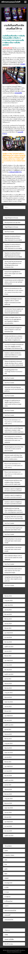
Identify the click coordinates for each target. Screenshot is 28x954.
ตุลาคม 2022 (8, 678)
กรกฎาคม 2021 (9, 743)
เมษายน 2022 (8, 706)
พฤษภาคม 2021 (9, 752)
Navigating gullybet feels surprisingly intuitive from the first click (13, 371)
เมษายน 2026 (8, 609)
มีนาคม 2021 (8, 761)
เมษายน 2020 (8, 812)
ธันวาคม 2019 (8, 831)
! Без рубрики (8, 846)
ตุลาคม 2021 (8, 729)
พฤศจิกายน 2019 (9, 835)
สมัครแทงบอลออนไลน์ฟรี (10, 2)
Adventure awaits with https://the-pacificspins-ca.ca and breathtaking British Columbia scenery (14, 457)
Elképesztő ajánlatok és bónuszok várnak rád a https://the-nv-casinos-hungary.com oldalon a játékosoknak (14, 363)
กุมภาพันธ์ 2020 (9, 821)
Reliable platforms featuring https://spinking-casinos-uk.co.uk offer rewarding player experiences (14, 510)
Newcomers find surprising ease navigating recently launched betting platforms (14, 389)
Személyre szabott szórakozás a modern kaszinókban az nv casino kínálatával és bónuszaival (13, 354)
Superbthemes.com (16, 951)
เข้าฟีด (6, 934)
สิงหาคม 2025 (8, 619)
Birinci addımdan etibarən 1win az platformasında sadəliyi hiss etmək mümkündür (13, 557)
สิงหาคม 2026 (8, 596)
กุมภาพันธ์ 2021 (9, 766)
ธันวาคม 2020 (8, 775)
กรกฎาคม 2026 (9, 600)
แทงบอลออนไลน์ (9, 919)
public (6, 869)
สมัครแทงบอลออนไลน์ (10, 910)
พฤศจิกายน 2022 (9, 674)
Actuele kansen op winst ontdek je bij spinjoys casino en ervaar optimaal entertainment (14, 282)
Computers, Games (9, 855)
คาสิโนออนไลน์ (8, 901)
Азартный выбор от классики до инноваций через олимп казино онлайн (13, 540)
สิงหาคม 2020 (8, 794)
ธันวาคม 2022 (8, 669)
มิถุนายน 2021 (8, 748)
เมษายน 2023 (8, 651)
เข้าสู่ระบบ (7, 930)
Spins (6, 873)
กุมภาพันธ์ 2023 (9, 660)
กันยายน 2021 (8, 734)
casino (6, 850)
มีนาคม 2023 (8, 655)
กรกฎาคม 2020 (9, 798)
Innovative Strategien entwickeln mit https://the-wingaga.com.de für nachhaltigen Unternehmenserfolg (14, 346)
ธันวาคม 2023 (8, 642)
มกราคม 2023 (8, 665)
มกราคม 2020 (8, 826)
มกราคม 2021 (8, 771)
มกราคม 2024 (8, 637)
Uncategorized (8, 882)
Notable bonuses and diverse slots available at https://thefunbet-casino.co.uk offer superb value (13, 482)
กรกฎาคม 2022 (9, 692)
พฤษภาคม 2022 (9, 702)
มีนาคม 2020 (8, 817)
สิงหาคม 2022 (8, 688)
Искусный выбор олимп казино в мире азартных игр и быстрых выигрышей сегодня (13, 570)
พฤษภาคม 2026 (9, 605)
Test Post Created (9, 231)
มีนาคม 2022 (8, 711)
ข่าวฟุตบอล (7, 896)
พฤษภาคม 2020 (9, 808)
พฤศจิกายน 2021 (9, 725)
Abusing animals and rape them (12, 222)
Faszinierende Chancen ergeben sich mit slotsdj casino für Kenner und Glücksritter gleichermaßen (14, 310)
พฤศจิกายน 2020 (9, 780)
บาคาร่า (7, 906)
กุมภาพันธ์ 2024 (9, 632)
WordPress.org (9, 944)
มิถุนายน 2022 (8, 697)
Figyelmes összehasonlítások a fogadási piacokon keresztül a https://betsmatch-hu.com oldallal (13, 238)
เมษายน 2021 (8, 757)
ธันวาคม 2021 (8, 720)
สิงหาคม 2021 (8, 738)
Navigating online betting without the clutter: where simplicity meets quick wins (13, 579)
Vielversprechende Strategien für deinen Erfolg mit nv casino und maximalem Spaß (13, 329)
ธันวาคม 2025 (8, 614)
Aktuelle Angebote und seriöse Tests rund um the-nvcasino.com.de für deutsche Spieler (14, 448)
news (6, 859)
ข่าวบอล (7, 892)
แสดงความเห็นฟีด (9, 939)
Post (6, 864)
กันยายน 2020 (8, 789)
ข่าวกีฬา (7, 887)
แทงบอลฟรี (7, 915)
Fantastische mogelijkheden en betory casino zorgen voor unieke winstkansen (13, 273)
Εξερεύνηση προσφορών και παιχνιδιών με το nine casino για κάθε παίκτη (13, 421)
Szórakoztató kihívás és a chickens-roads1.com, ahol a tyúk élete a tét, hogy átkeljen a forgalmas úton (14, 338)
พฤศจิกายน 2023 (9, 646)
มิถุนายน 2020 (8, 803)
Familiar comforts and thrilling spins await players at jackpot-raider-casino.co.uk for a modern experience (14, 430)
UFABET (7, 878)
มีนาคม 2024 (8, 628)
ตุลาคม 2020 (8, 785)
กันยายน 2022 (8, 683)
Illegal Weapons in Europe (11, 217)
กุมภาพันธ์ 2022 (9, 715)
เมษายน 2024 (8, 623)
